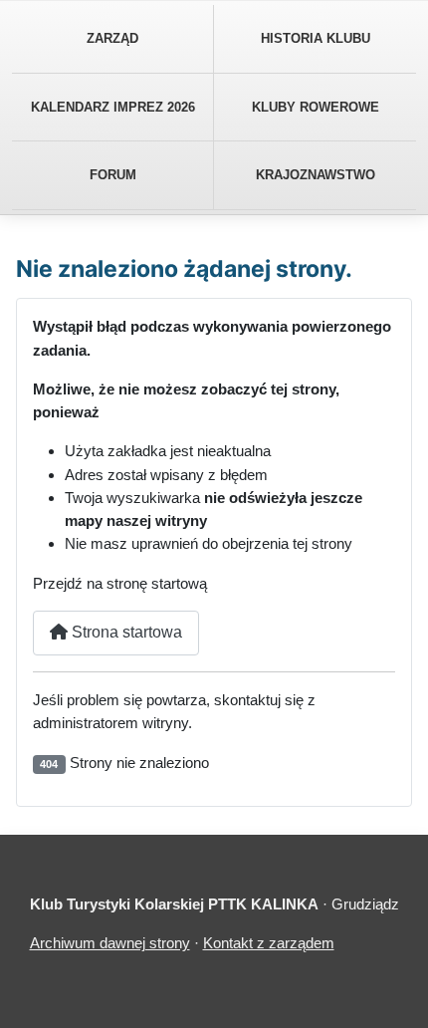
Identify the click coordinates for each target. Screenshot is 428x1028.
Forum (113, 174)
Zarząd (112, 38)
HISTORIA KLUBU (315, 38)
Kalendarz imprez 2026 (113, 107)
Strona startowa (125, 632)
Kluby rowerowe (315, 107)
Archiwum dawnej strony (110, 942)
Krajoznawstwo (315, 174)
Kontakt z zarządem (268, 942)
